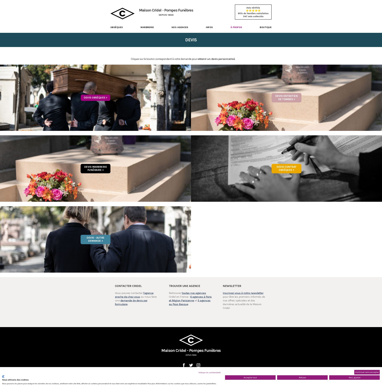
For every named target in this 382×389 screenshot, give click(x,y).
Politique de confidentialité (210, 373)
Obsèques (116, 27)
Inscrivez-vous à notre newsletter (243, 293)
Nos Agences (180, 27)
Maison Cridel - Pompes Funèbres (191, 352)
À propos (236, 27)
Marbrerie (147, 27)
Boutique (266, 27)
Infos (209, 27)
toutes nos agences (194, 293)
